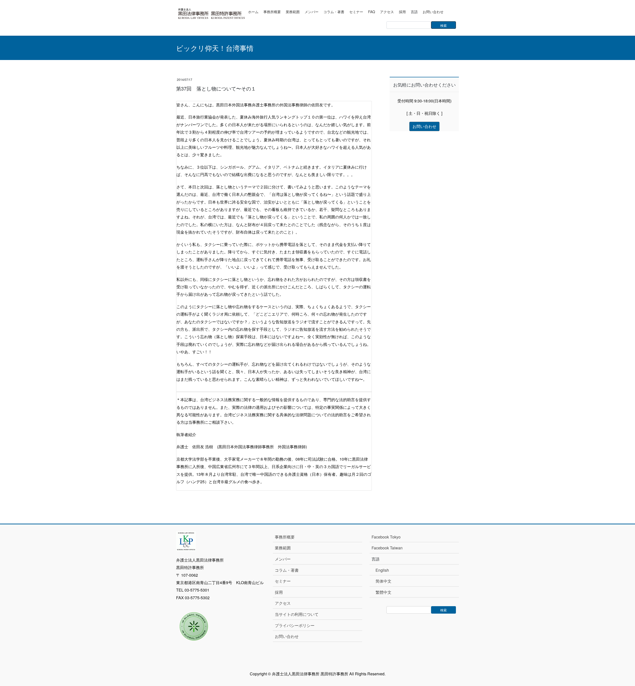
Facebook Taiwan (387, 548)
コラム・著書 (287, 570)
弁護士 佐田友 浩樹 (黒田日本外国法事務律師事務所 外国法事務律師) (241, 446)
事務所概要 (285, 537)
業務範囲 (283, 548)
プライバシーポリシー (295, 625)
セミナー (283, 581)
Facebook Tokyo (388, 537)
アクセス (283, 603)
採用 (279, 592)
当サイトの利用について (296, 614)
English (382, 570)
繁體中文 (383, 592)
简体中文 (383, 581)
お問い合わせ (287, 636)
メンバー (283, 559)
